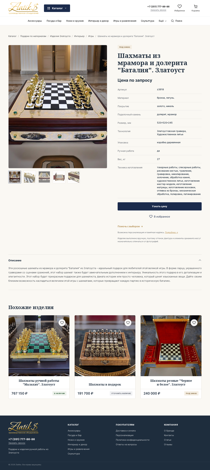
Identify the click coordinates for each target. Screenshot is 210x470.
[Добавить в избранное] (62, 322)
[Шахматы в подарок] (105, 345)
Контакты (169, 435)
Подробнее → (171, 232)
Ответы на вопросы (126, 444)
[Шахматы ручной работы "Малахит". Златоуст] (39, 345)
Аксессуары (35, 20)
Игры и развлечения (124, 20)
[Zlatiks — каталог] (23, 8)
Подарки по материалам (33, 36)
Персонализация (124, 435)
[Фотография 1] (14, 177)
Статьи (167, 440)
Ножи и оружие (75, 20)
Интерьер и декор (98, 20)
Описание (14, 260)
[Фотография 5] (73, 177)
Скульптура (147, 20)
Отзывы (168, 444)
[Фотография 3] (44, 177)
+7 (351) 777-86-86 (21, 439)
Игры (91, 36)
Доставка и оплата (126, 430)
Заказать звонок (158, 10)
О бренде (169, 430)
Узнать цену (159, 206)
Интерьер (79, 36)
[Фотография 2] (29, 177)
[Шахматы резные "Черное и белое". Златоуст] (171, 345)
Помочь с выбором (130, 226)
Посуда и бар (54, 20)
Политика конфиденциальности (132, 440)
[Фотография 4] (59, 177)
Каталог (12, 36)
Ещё (161, 20)
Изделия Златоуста (60, 36)
